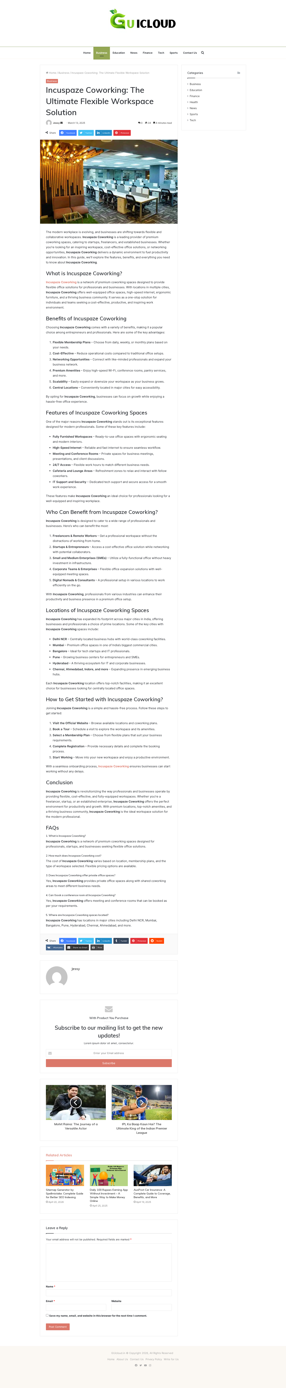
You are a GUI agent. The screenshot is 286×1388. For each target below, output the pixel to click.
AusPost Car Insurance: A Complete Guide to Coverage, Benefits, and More (152, 1193)
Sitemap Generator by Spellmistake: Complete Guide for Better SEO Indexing (64, 1193)
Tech (161, 52)
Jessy (56, 122)
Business (101, 52)
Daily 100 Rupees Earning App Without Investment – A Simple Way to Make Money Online (109, 1195)
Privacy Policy (154, 1359)
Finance (148, 52)
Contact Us (190, 52)
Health (194, 102)
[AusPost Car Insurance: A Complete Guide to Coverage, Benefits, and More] (153, 1175)
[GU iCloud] (143, 23)
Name (50, 1286)
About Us (122, 1359)
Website (116, 1301)
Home (87, 52)
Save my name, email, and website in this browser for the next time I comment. (98, 1315)
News (133, 52)
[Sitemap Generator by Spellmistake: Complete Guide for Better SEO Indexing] (65, 1175)
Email (50, 1301)
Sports (174, 52)
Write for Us (171, 1359)
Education (119, 52)
